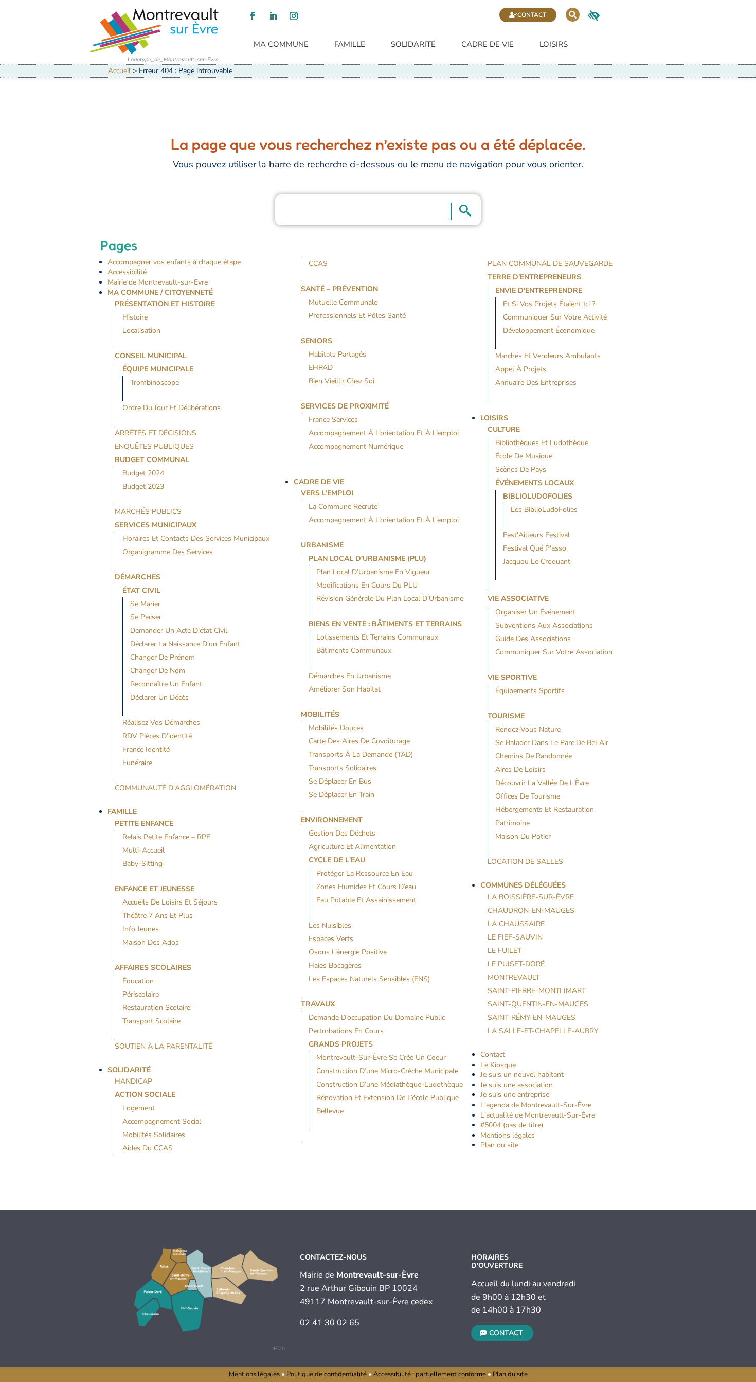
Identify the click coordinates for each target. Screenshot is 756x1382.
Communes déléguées (523, 885)
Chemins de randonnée (533, 756)
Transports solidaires (342, 768)
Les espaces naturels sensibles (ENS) (369, 979)
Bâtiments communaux (353, 650)
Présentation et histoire (165, 304)
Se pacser (145, 617)
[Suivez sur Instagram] (293, 16)
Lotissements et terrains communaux (377, 637)
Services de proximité (345, 406)
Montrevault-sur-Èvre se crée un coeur (381, 1057)
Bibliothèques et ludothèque (541, 443)
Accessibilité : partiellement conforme (429, 1374)
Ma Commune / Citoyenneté (160, 292)
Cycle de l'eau (337, 860)
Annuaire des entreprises (536, 382)
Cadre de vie (487, 44)
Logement (138, 1108)
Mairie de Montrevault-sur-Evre (157, 282)
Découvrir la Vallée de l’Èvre (542, 783)
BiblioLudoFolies (537, 496)
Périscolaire (140, 994)
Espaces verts (331, 939)
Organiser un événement (535, 612)
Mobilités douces (336, 728)
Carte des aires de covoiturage (359, 741)
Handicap (133, 1081)
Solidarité (413, 44)
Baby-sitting (142, 864)
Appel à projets (520, 369)
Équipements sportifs (530, 691)
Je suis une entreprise (514, 1095)
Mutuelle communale (343, 302)
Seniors (316, 341)
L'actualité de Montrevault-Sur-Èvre (537, 1115)
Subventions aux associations (544, 625)
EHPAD (321, 368)
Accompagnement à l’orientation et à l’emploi (384, 433)
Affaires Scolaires (153, 967)
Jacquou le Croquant (536, 561)
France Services (333, 419)
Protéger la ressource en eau (364, 873)
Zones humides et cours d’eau (366, 887)
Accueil (119, 71)
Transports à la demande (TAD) (361, 754)
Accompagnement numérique (356, 446)
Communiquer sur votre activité (555, 317)
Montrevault (513, 977)
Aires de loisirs (520, 769)
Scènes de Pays (520, 469)
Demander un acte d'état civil (178, 630)
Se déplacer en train (341, 795)
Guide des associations (533, 639)
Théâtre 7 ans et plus (157, 915)
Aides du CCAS (147, 1148)
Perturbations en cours (346, 1031)
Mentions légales (507, 1135)
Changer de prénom (162, 657)
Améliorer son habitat (345, 689)
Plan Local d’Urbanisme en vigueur (373, 572)
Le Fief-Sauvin (515, 937)
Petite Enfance (144, 823)
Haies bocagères (335, 965)
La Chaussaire (516, 924)
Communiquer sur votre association (554, 652)
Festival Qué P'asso (534, 548)
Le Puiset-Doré (516, 964)
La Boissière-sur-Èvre (531, 897)
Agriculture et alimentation (352, 847)
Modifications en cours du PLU (367, 585)
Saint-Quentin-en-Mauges (538, 1004)
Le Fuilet (504, 950)
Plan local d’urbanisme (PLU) (367, 558)
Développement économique (549, 330)
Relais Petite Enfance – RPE (166, 837)
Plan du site (499, 1145)
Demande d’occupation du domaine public (377, 1017)
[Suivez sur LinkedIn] (273, 16)
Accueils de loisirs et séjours (170, 902)
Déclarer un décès (159, 697)
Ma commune (281, 44)
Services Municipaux (155, 525)
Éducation (138, 981)
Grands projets (341, 1044)
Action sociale (145, 1095)
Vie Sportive (512, 677)
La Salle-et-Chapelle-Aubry (543, 1031)
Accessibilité (127, 272)
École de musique (523, 456)
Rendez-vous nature (528, 729)
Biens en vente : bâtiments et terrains (385, 624)
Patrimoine (512, 823)
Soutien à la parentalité (163, 1046)
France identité (146, 749)
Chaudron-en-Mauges (531, 910)
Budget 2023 (143, 486)
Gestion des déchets (342, 833)
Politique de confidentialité (326, 1374)
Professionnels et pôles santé (357, 316)
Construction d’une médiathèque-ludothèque (389, 1084)
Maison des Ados (150, 942)
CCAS (318, 264)
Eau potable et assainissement (366, 900)
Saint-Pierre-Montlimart (537, 991)
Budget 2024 (143, 473)
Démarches (137, 577)
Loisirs (553, 44)
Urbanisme (322, 545)
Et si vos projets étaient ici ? (549, 304)
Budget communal (152, 460)
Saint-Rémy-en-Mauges (531, 1017)
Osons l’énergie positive (348, 952)
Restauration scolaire (156, 1008)
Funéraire (137, 763)
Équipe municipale (157, 369)
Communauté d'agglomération (175, 788)
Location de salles (525, 861)
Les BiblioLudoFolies (544, 510)
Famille (349, 44)
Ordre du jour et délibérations (171, 408)
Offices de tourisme (527, 796)
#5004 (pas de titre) (511, 1125)
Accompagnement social (161, 1121)
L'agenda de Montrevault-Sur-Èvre (535, 1105)
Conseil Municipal (151, 356)
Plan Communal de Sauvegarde (550, 264)
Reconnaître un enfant (166, 684)
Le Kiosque (498, 1065)
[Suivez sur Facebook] (252, 16)
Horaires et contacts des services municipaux (195, 538)
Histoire (135, 317)
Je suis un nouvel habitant (522, 1074)
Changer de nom (157, 671)
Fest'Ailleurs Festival (536, 535)
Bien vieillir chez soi (341, 381)
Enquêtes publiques (154, 446)
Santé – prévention (339, 289)
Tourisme (506, 716)
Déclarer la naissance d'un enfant (185, 644)
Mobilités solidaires (153, 1135)
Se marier (145, 604)
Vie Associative (518, 599)
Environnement (332, 820)
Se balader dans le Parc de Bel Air (551, 743)
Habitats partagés (337, 354)
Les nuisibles (330, 925)
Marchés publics (148, 512)
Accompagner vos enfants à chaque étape (174, 262)
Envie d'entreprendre (538, 290)
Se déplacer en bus (340, 781)
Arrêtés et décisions (155, 433)
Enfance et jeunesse (154, 889)
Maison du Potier (523, 836)
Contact (531, 15)
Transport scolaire (151, 1021)
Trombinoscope (154, 382)
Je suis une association (516, 1085)
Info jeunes (140, 929)
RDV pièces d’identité (157, 736)
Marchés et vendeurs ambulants (548, 356)
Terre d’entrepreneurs (534, 277)
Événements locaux (534, 483)
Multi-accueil (143, 850)
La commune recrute (343, 506)
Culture (504, 429)
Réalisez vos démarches (161, 723)
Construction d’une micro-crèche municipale (387, 1071)
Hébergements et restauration (544, 809)
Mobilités (320, 714)
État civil (141, 590)
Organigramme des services (167, 552)
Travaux (318, 1004)
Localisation (141, 330)
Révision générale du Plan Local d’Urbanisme (389, 599)
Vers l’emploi (327, 493)
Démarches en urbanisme (350, 676)
